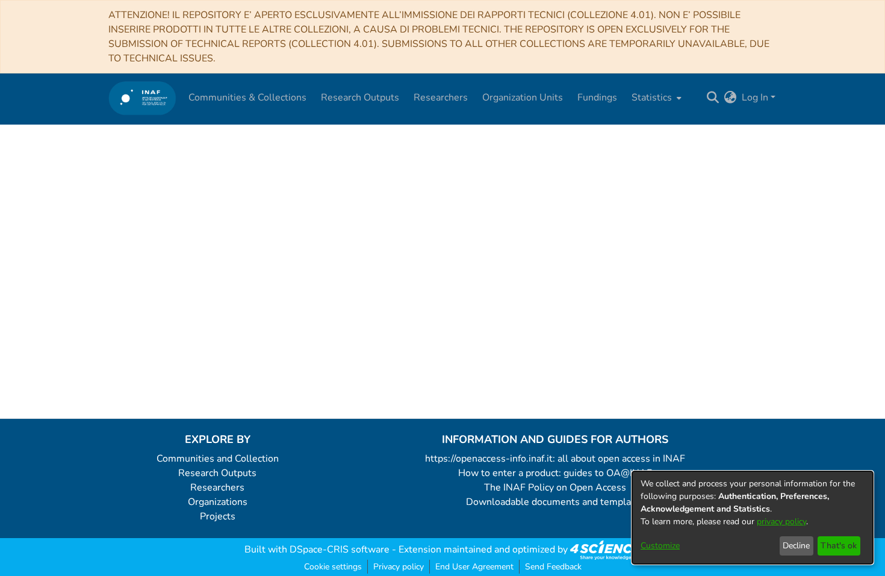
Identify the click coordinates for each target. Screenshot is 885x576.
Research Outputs (217, 473)
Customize (660, 545)
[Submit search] (713, 97)
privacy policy (781, 521)
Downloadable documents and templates (555, 502)
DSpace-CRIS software (340, 549)
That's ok (839, 545)
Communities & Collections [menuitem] (247, 97)
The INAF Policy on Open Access (555, 487)
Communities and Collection (218, 458)
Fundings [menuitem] (597, 97)
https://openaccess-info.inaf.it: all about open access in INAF (555, 458)
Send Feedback (553, 566)
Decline (796, 545)
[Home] (142, 97)
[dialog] (752, 517)
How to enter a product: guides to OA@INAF (555, 473)
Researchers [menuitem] (441, 97)
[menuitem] (655, 97)
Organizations (217, 502)
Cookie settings (333, 566)
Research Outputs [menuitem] (360, 97)
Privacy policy (398, 566)
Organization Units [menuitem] (522, 97)
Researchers (217, 487)
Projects (217, 516)
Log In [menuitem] (755, 97)
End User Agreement (474, 566)
